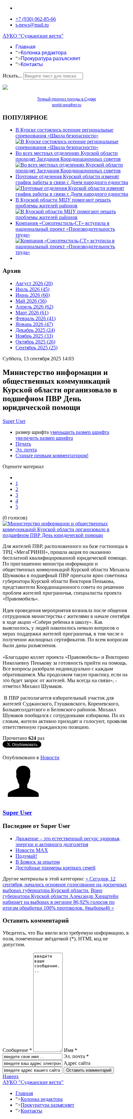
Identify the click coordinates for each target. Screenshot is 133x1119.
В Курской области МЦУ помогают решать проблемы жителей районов (63, 202)
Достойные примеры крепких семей (55, 867)
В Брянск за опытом (37, 862)
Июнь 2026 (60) (32, 295)
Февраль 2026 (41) (35, 318)
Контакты (32, 64)
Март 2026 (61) (31, 312)
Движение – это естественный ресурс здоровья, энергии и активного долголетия (67, 841)
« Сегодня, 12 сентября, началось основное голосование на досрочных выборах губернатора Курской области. (65, 884)
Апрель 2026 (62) (34, 306)
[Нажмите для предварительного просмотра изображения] (66, 535)
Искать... (12, 75)
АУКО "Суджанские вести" (33, 36)
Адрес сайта (77, 1063)
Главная (25, 47)
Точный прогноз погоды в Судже (66, 99)
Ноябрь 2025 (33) (34, 336)
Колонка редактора (43, 52)
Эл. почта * (76, 1056)
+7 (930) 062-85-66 (35, 19)
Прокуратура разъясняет (50, 58)
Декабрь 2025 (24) (35, 330)
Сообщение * (17, 1050)
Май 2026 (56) (30, 301)
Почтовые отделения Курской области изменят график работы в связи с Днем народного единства (71, 179)
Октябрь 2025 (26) (35, 341)
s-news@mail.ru (32, 25)
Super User (14, 421)
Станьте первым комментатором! (51, 455)
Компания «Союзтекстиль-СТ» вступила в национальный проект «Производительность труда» (65, 229)
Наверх (11, 1076)
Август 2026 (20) (34, 283)
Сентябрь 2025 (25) (36, 347)
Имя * (70, 1050)
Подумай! (26, 856)
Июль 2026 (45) (32, 289)
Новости (49, 757)
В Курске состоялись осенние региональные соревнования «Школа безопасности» (64, 132)
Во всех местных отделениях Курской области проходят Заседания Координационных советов (68, 156)
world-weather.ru (66, 105)
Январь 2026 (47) (34, 324)
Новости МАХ (31, 850)
